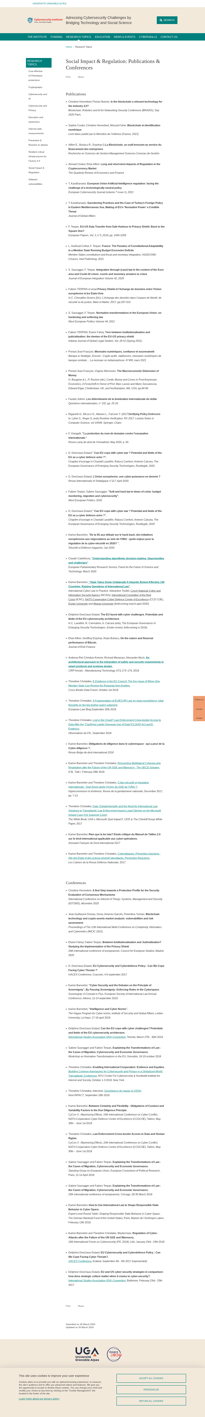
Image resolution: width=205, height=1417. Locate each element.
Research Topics (78, 37)
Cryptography (35, 87)
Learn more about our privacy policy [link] (39, 1398)
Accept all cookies (151, 1378)
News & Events (124, 37)
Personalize (151, 1389)
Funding (56, 37)
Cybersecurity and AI (38, 96)
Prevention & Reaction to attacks (38, 142)
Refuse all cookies (151, 1401)
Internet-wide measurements (36, 131)
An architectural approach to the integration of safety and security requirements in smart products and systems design (116, 662)
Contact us (169, 37)
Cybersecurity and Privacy (38, 108)
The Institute (37, 37)
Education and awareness (36, 119)
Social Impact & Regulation (36, 170)
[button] (48, 3)
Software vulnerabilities (35, 181)
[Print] (74, 77)
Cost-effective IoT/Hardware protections (35, 75)
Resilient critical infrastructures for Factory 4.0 (37, 156)
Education (102, 37)
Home (69, 47)
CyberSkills (148, 37)
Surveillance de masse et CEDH (122, 1091)
